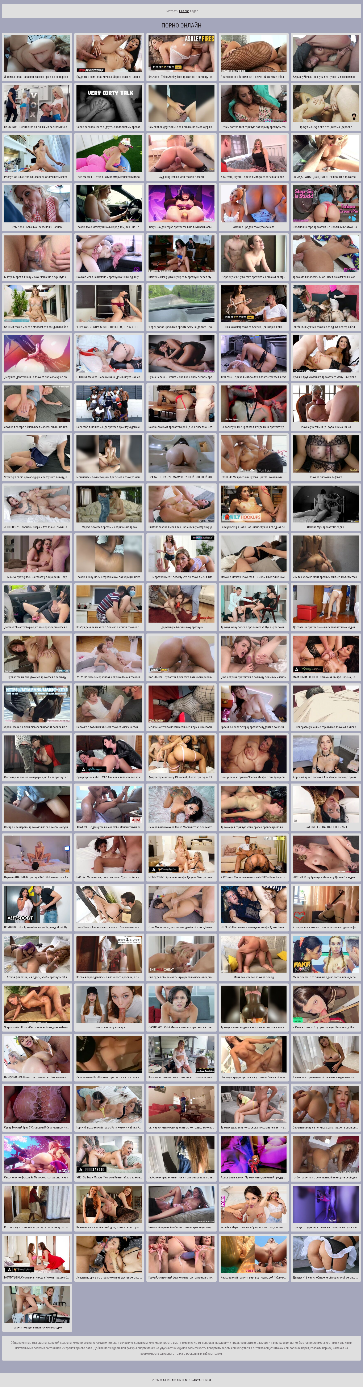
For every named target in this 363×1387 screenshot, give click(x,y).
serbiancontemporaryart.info (187, 1380)
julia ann (184, 11)
